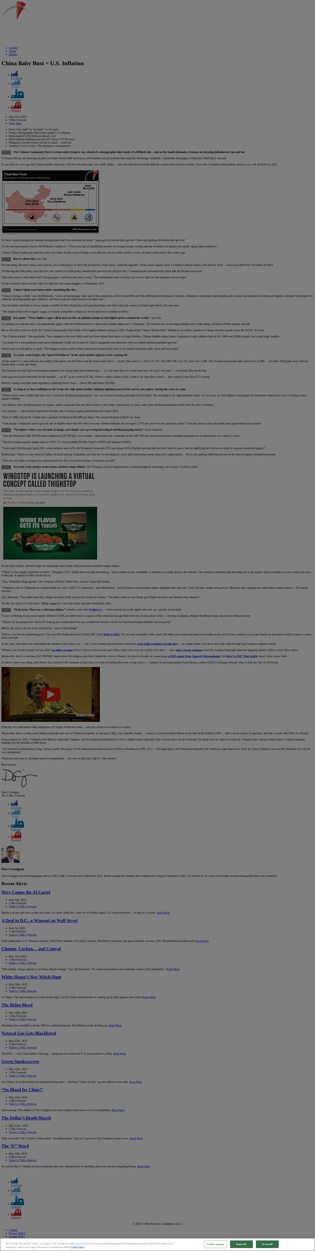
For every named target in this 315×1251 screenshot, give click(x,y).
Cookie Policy (77, 1247)
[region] (157, 1244)
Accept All (267, 1244)
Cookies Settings (215, 1244)
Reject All (241, 1244)
